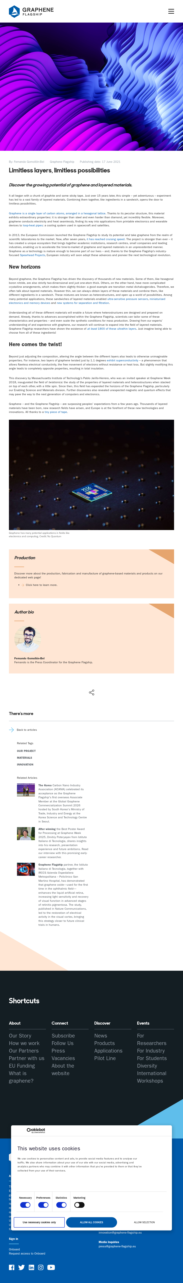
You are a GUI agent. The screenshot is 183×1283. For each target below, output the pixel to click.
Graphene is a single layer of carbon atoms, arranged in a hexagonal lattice (57, 213)
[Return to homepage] (36, 12)
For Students (152, 1058)
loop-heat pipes (33, 225)
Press (58, 1051)
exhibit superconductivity (122, 360)
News (100, 1036)
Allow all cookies (91, 1222)
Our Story (20, 1036)
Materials (24, 757)
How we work (24, 1043)
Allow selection (144, 1222)
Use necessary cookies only (39, 1222)
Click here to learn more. (42, 585)
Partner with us (26, 1058)
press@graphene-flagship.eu (117, 1246)
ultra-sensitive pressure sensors (127, 299)
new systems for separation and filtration (83, 303)
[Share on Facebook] (92, 679)
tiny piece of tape (56, 412)
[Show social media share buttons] (91, 692)
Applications (108, 1051)
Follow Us (63, 1043)
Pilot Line (105, 1058)
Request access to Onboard (27, 1253)
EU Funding (22, 1066)
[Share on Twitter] (80, 685)
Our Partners (24, 1051)
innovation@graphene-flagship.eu (120, 1232)
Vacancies (63, 1058)
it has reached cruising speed (106, 239)
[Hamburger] (171, 11)
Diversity (147, 1066)
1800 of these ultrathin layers (111, 328)
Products (104, 1043)
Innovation (25, 764)
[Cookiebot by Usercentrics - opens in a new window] (29, 1130)
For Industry (151, 1051)
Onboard (14, 1249)
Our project (26, 751)
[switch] (43, 1205)
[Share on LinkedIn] (104, 685)
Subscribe (63, 1036)
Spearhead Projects (32, 255)
